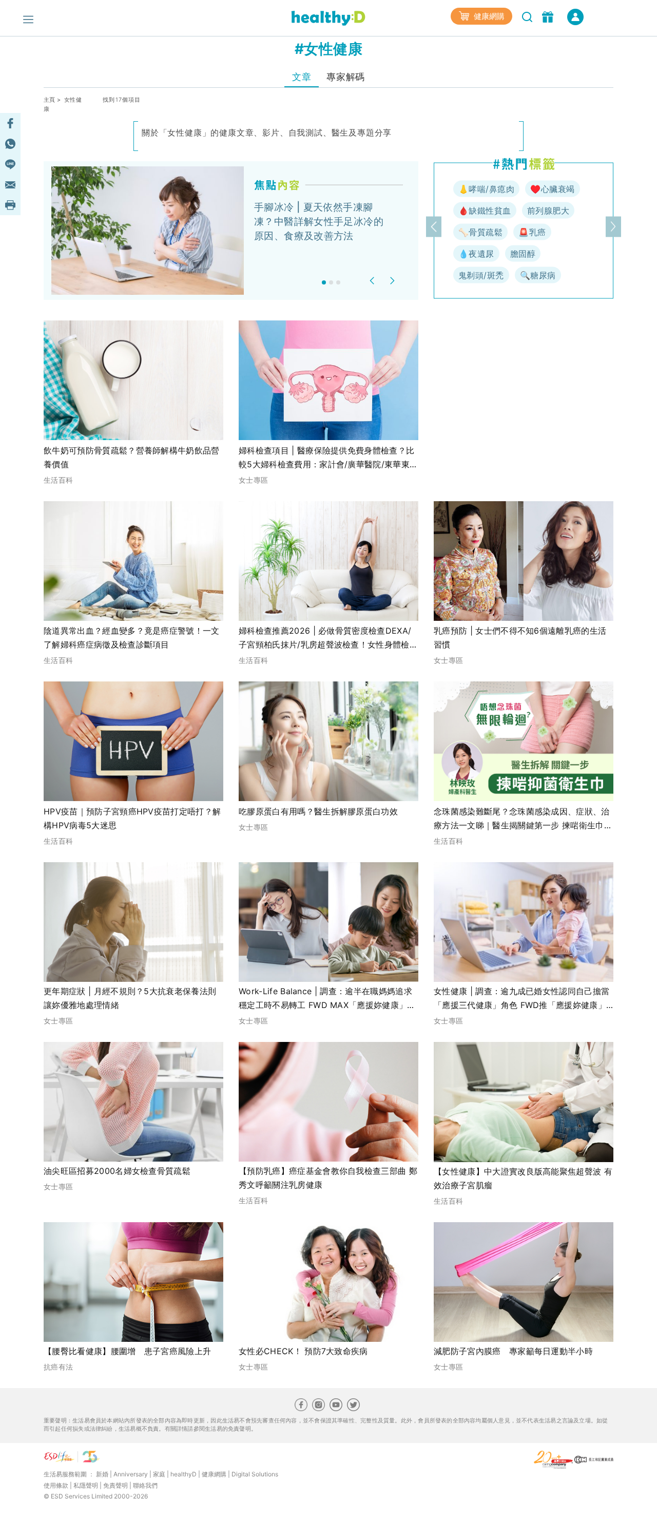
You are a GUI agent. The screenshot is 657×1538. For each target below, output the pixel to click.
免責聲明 (115, 1485)
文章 (301, 76)
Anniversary (130, 1474)
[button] (373, 280)
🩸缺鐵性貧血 (484, 210)
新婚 (102, 1474)
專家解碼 (345, 76)
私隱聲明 (85, 1485)
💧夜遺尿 (476, 254)
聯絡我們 (145, 1485)
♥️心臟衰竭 (552, 189)
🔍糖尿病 (538, 275)
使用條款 (56, 1485)
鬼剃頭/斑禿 (481, 275)
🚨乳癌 (532, 232)
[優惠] (549, 16)
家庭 (159, 1474)
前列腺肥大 (548, 210)
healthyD (183, 1474)
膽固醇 (522, 254)
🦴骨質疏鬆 (480, 232)
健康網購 (488, 16)
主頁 (49, 99)
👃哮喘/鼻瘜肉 (486, 189)
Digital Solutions (254, 1474)
